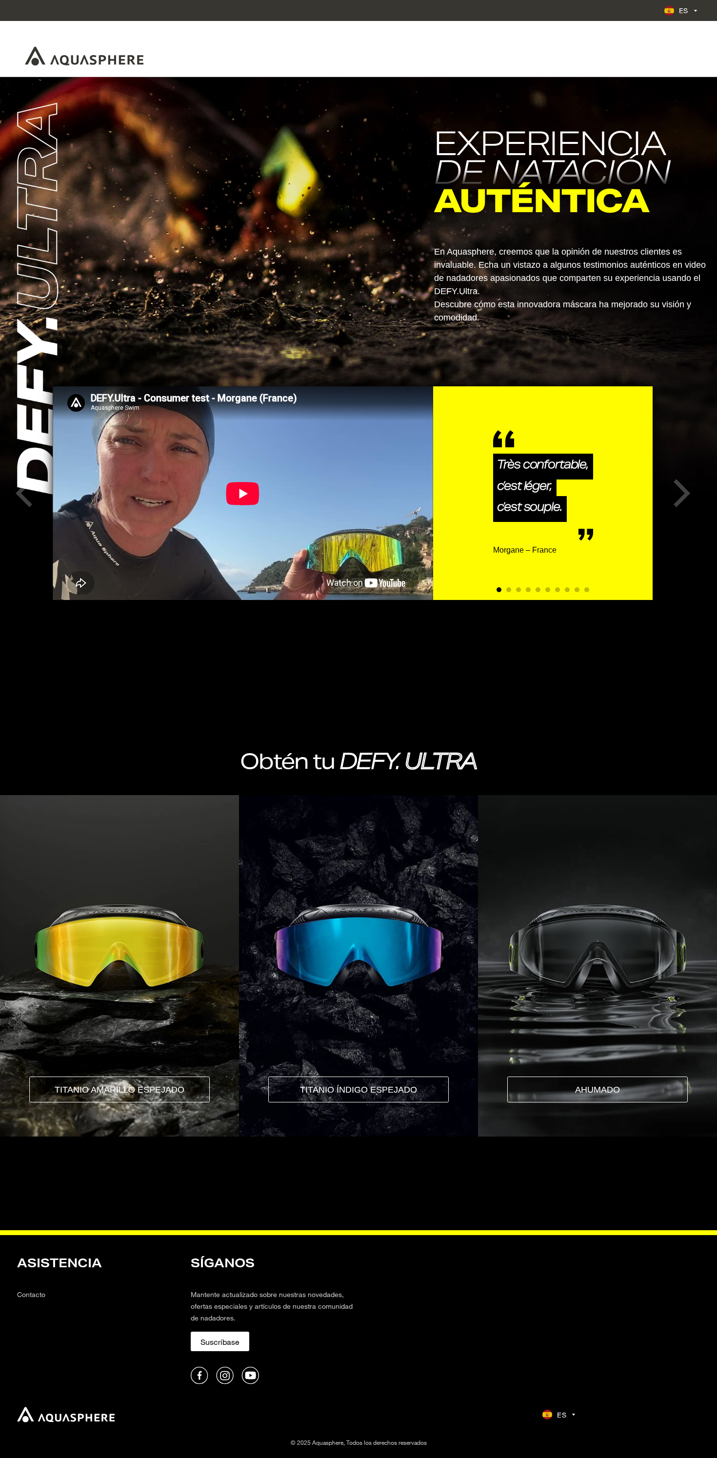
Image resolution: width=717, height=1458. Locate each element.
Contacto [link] (31, 1294)
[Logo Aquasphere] (84, 56)
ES (683, 10)
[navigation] (98, 1319)
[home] (66, 1414)
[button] (23, 493)
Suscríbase (219, 1341)
